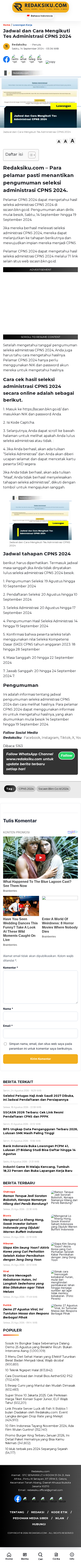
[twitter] (27, 1501)
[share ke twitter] (16, 61)
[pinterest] (63, 1501)
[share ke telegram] (32, 61)
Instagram (50, 738)
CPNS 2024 (26, 788)
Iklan (59, 1518)
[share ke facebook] (7, 61)
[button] (58, 141)
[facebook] (18, 1501)
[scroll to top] (75, 1542)
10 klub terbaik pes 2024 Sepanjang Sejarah (36, 1449)
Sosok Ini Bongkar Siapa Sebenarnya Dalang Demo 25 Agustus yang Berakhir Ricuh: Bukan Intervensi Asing (38, 1347)
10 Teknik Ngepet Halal (22, 1370)
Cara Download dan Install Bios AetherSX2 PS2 (38, 1376)
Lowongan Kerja (22, 25)
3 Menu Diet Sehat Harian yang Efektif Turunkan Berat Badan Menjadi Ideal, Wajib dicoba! (40, 1358)
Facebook (32, 738)
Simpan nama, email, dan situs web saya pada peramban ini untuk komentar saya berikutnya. (40, 1046)
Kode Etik (59, 1512)
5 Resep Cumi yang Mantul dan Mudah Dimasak (40, 1385)
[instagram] (36, 1501)
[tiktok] (54, 1501)
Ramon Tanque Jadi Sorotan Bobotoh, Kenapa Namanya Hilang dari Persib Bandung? (25, 1200)
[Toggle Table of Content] (29, 155)
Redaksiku (19, 44)
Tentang (17, 1512)
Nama (8, 1008)
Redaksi (37, 1512)
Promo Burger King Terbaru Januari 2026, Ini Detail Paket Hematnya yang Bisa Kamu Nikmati (37, 1439)
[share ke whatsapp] (24, 61)
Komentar (10, 967)
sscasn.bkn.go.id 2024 (53, 788)
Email (8, 1025)
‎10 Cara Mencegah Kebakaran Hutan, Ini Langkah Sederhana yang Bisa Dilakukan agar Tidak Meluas (23, 1283)
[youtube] (45, 1501)
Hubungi (39, 1524)
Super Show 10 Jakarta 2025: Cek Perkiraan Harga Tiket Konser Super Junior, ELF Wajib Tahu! (36, 1399)
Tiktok (65, 738)
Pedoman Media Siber (30, 1518)
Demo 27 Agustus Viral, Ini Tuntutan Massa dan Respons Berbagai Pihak (26, 1313)
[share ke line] (41, 61)
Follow (66, 756)
